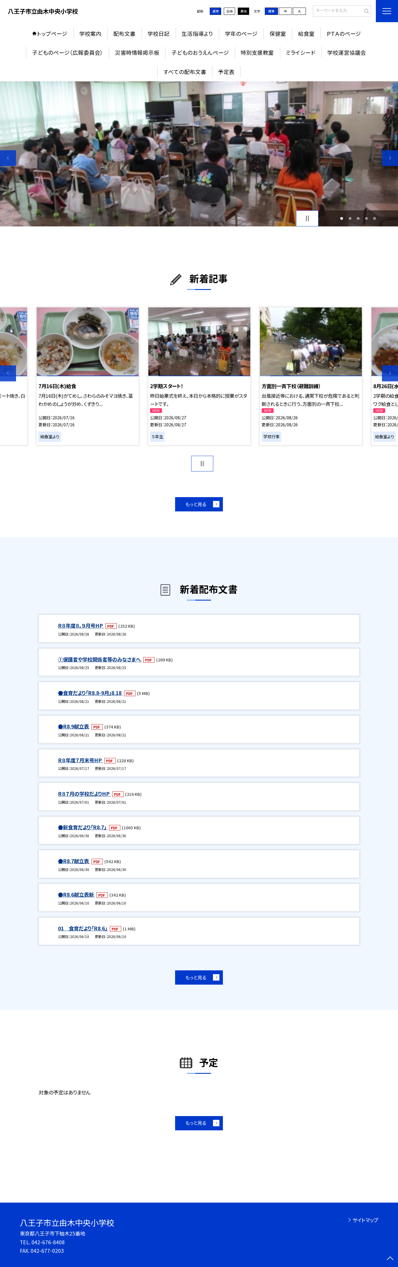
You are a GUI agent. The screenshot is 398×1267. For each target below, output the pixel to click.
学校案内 (90, 33)
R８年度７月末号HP (80, 760)
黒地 (243, 11)
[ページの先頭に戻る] (390, 1259)
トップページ (52, 33)
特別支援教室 (257, 52)
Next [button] (390, 158)
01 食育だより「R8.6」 (83, 928)
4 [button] (366, 218)
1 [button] (341, 218)
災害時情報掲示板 (137, 52)
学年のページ (241, 33)
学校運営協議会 (346, 52)
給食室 (306, 33)
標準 (271, 11)
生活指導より (197, 33)
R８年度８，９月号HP (81, 625)
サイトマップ (365, 1220)
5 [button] (374, 218)
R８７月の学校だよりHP (84, 793)
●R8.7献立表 (74, 861)
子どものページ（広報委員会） (67, 52)
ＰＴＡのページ (344, 33)
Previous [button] (8, 158)
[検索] (366, 10)
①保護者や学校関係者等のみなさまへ (100, 659)
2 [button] (349, 218)
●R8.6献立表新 (76, 894)
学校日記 (158, 33)
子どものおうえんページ (200, 52)
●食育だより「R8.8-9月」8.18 (90, 692)
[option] (199, 153)
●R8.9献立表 (74, 726)
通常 (215, 11)
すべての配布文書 (184, 71)
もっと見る (195, 504)
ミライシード (300, 52)
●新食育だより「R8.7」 (83, 827)
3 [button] (358, 218)
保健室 (278, 33)
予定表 (226, 71)
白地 (229, 11)
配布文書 (124, 33)
